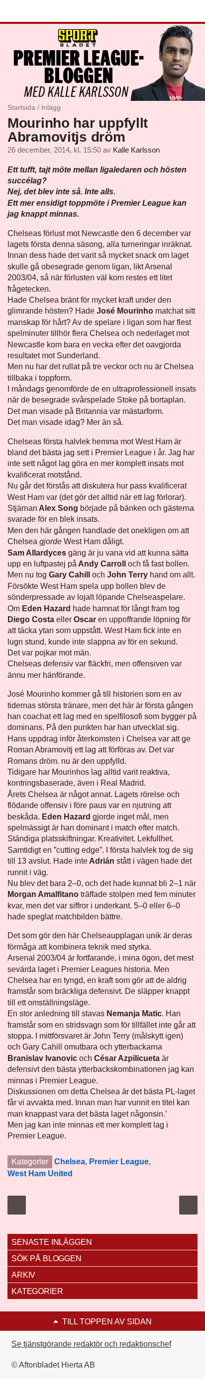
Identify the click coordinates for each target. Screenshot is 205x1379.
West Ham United (40, 1173)
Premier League (119, 1161)
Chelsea (69, 1161)
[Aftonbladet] (44, 11)
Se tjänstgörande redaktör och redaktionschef (91, 1344)
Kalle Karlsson (136, 150)
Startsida (21, 107)
